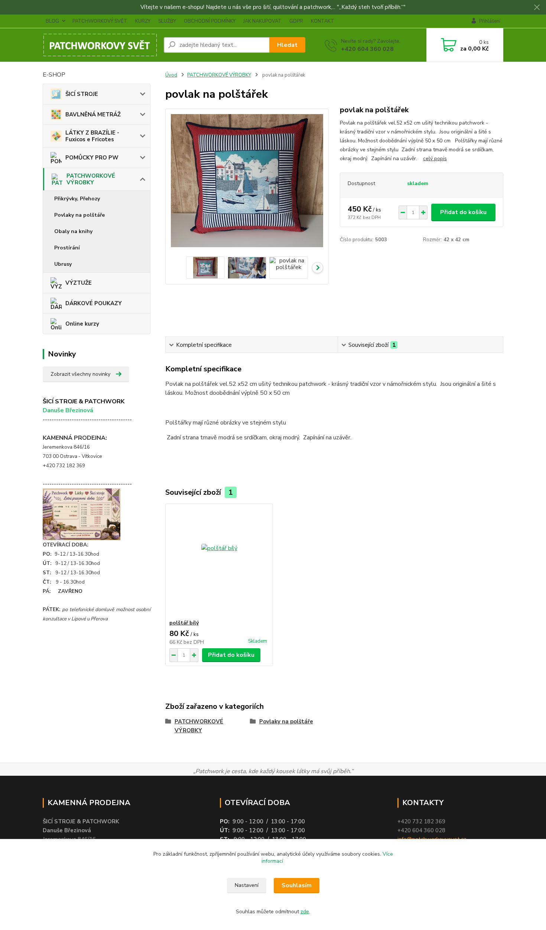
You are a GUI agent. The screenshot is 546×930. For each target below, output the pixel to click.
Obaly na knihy (73, 231)
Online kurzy (82, 323)
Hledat (287, 45)
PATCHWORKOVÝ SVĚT (99, 21)
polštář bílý (184, 622)
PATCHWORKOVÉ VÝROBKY (90, 179)
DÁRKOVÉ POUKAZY (93, 303)
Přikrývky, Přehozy (77, 198)
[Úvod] (100, 45)
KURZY (142, 21)
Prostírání (67, 247)
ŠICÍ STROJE (81, 94)
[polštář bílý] (219, 562)
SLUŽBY (167, 21)
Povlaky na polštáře (79, 215)
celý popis (435, 158)
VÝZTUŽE (78, 283)
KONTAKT (322, 21)
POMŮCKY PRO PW (91, 157)
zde (304, 911)
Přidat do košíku (463, 212)
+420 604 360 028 (367, 49)
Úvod (171, 75)
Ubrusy (63, 264)
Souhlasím (297, 885)
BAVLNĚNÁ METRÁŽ (93, 114)
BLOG (52, 21)
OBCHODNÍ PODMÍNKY (209, 21)
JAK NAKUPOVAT (262, 21)
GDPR (296, 21)
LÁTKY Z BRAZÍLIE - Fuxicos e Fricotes (92, 136)
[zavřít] (537, 7)
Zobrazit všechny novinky (80, 374)
